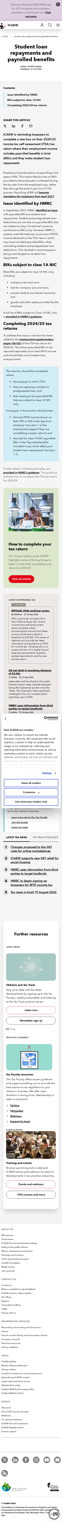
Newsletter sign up (31, 1020)
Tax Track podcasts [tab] (45, 837)
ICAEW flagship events (12, 1427)
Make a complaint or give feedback (18, 1289)
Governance (7, 1239)
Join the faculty (19, 822)
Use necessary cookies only (31, 801)
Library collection (9, 1347)
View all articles (21, 578)
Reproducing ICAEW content (15, 1377)
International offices (11, 1305)
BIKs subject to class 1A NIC (24, 100)
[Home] (10, 25)
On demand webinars (12, 1419)
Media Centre (8, 1267)
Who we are (7, 1235)
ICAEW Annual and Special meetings (19, 1243)
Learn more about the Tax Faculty (29, 817)
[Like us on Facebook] (25, 1460)
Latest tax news (19, 827)
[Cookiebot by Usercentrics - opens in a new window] (44, 718)
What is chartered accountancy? (17, 1251)
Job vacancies (8, 1271)
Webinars (15, 1116)
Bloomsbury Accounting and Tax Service (21, 1327)
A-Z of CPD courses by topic (15, 1411)
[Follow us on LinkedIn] (15, 1460)
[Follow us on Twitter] (4, 1460)
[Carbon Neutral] (15, 1487)
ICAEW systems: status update (16, 1293)
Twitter (5, 126)
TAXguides (16, 1110)
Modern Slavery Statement (14, 1365)
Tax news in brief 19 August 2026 (34, 892)
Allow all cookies (31, 783)
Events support (8, 1431)
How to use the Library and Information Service (24, 1335)
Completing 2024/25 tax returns (27, 105)
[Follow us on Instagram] (36, 1460)
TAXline (14, 1105)
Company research (10, 1339)
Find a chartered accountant (15, 1259)
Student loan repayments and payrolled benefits (36, 36)
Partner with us (8, 1313)
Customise (29, 792)
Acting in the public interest (14, 1247)
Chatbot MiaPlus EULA (12, 1393)
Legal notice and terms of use (15, 1381)
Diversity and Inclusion (12, 1255)
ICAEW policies (8, 1361)
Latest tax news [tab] (16, 837)
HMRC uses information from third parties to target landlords (31, 707)
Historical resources (11, 1343)
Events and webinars (31, 1184)
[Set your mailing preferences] (57, 1460)
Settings (47, 773)
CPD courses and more (31, 1194)
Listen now (31, 1010)
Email (31, 126)
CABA (4, 1309)
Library (4, 1331)
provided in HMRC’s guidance (24, 316)
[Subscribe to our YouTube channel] (46, 1460)
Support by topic (20, 1121)
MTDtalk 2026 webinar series (30, 610)
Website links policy (11, 1385)
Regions (5, 1301)
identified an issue (47, 210)
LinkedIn (14, 126)
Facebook (22, 126)
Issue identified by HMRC (22, 94)
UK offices (6, 1297)
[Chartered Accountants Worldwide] (53, 1487)
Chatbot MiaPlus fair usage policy (17, 1389)
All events (6, 1407)
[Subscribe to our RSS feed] (4, 1473)
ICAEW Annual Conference (14, 1423)
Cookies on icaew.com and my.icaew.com (21, 1373)
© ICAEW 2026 (8, 1503)
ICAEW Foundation (10, 1263)
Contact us (6, 1285)
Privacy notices (8, 1369)
